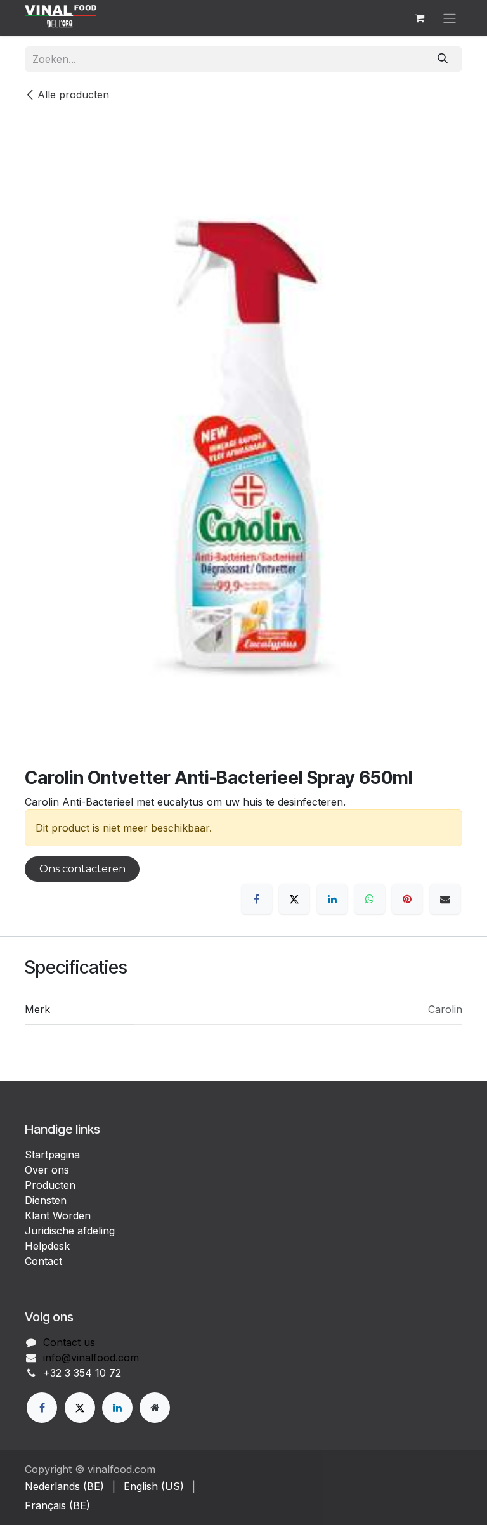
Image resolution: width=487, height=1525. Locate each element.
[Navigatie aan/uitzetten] (449, 18)
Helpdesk (47, 1246)
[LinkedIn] (332, 899)
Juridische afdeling (70, 1230)
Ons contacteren (82, 869)
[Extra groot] (155, 1407)
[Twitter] (80, 1407)
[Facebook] (257, 899)
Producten (50, 1185)
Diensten (46, 1200)
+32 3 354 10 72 (82, 1372)
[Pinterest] (407, 899)
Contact (43, 1261)
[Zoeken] (443, 59)
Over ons (47, 1169)
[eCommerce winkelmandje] (419, 17)
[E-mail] (445, 899)
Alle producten (73, 94)
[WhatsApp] (369, 899)
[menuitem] (64, 1486)
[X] (294, 899)
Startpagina (52, 1154)
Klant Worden (58, 1215)
